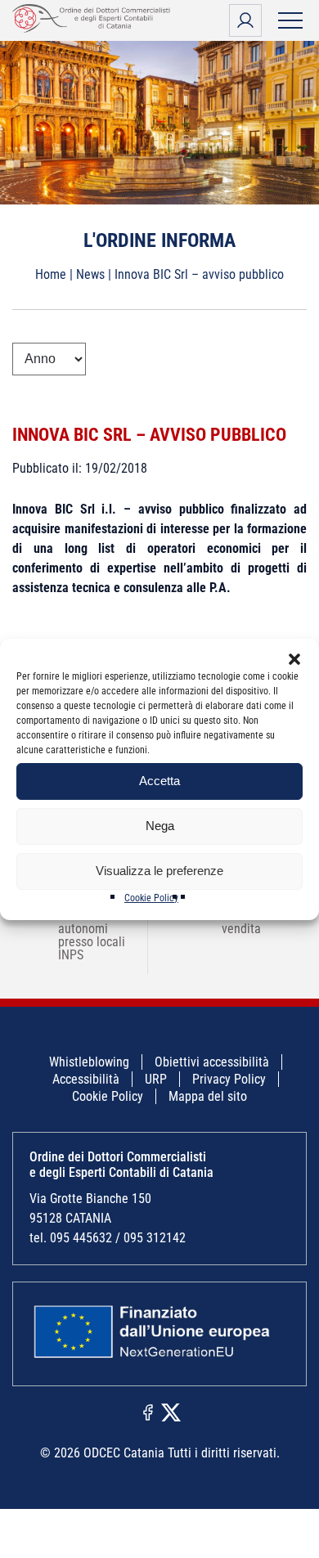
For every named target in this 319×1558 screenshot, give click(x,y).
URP (156, 1079)
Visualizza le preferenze (159, 871)
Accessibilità (85, 1079)
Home (50, 274)
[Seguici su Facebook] (148, 1411)
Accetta (159, 781)
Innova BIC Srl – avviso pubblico (149, 434)
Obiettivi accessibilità (212, 1062)
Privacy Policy (229, 1079)
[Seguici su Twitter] (171, 1411)
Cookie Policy (151, 898)
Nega (160, 826)
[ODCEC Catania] (94, 28)
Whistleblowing (89, 1062)
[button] (294, 659)
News (90, 274)
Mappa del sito (207, 1096)
